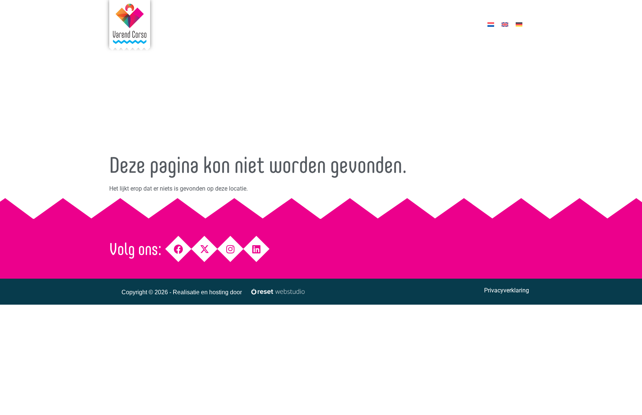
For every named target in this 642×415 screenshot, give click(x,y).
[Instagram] (230, 249)
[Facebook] (178, 249)
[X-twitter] (204, 249)
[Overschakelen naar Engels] (505, 24)
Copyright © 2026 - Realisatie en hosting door (181, 292)
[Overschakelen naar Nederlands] (491, 24)
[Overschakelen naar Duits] (519, 24)
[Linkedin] (256, 249)
